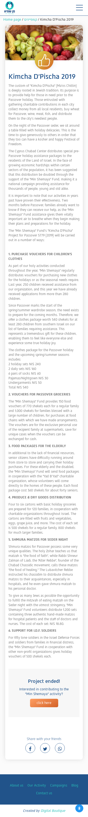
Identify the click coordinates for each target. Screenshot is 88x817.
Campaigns (58, 785)
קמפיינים (30, 20)
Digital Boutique (53, 811)
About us (16, 785)
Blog (74, 785)
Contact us (44, 793)
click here (44, 703)
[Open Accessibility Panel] (79, 808)
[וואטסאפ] (60, 748)
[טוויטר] (45, 748)
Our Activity (36, 785)
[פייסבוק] (30, 748)
